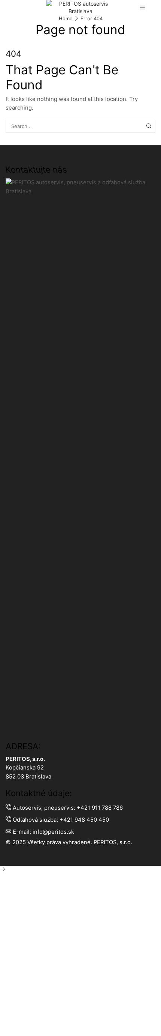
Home (66, 18)
